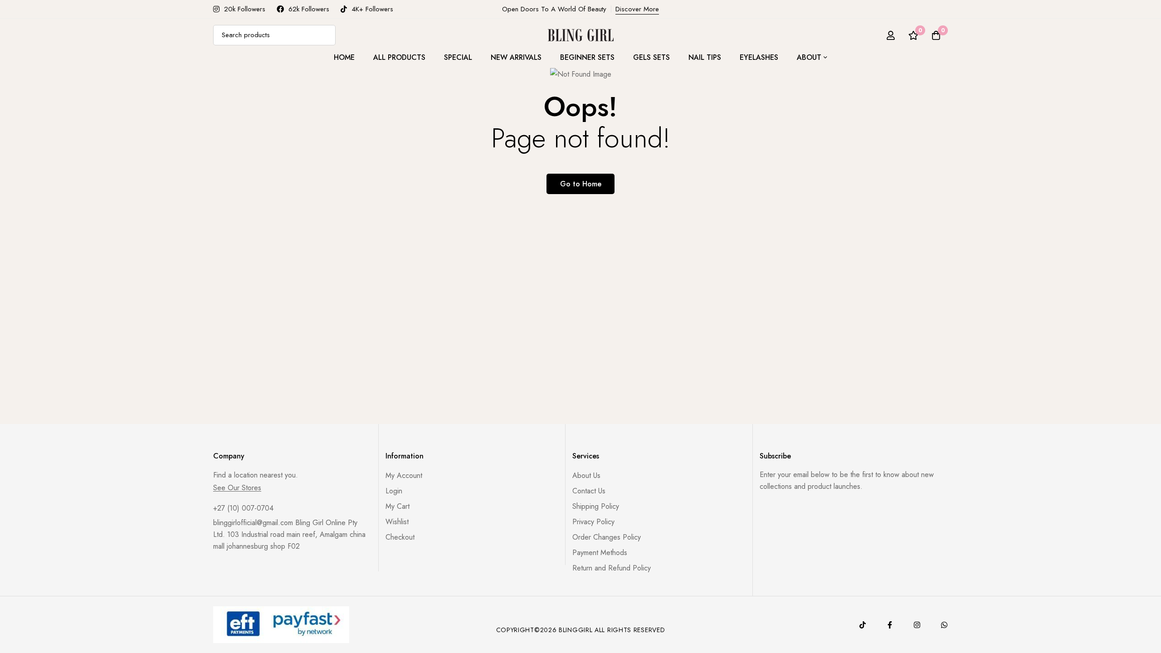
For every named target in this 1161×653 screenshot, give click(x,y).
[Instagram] (917, 625)
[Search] (325, 35)
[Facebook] (889, 625)
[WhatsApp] (944, 625)
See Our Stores (237, 488)
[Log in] (890, 35)
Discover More (637, 9)
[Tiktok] (862, 625)
